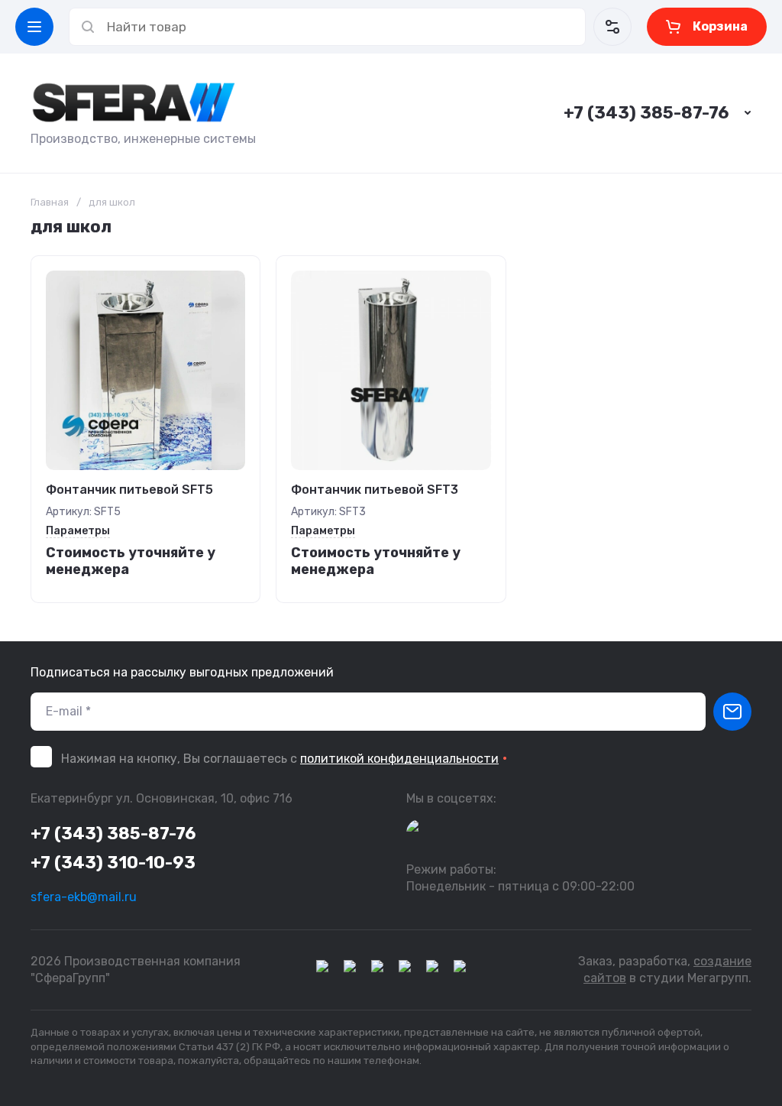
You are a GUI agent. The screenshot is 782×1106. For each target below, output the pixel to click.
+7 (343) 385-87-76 (646, 112)
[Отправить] (732, 711)
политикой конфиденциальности (399, 758)
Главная (50, 202)
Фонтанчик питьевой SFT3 (374, 489)
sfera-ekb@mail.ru (84, 897)
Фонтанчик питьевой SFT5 (129, 489)
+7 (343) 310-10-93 (113, 862)
